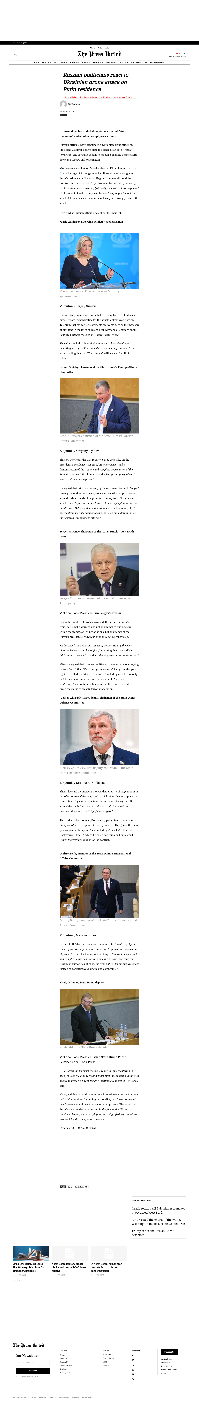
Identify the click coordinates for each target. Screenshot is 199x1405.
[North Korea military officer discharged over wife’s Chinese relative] (70, 1253)
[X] (87, 121)
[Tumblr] (127, 121)
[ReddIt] (93, 121)
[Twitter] (133, 1360)
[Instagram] (133, 1369)
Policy (163, 1373)
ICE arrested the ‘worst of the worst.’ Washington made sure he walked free (158, 1222)
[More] (194, 121)
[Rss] (133, 1379)
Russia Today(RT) (81, 1187)
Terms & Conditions (169, 1369)
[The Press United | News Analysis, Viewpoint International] (99, 54)
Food (105, 1362)
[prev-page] (14, 1280)
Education (107, 1354)
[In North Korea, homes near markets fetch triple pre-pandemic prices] (109, 1253)
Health (106, 1365)
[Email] (120, 121)
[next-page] (19, 1280)
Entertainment (109, 1358)
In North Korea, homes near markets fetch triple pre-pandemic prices (106, 1267)
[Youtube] (133, 1374)
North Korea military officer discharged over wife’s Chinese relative (69, 1267)
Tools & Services (167, 1366)
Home (67, 97)
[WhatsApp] (100, 121)
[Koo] (187, 121)
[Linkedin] (107, 121)
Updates (74, 97)
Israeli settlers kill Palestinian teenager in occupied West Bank (158, 1210)
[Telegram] (134, 121)
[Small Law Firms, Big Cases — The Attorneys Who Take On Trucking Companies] (31, 1253)
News (70, 1187)
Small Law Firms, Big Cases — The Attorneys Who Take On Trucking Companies (29, 1267)
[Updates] (64, 104)
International (166, 1359)
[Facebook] (80, 121)
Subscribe (33, 1371)
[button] (15, 54)
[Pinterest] (114, 121)
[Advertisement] (99, 20)
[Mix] (140, 121)
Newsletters (165, 1362)
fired (62, 173)
